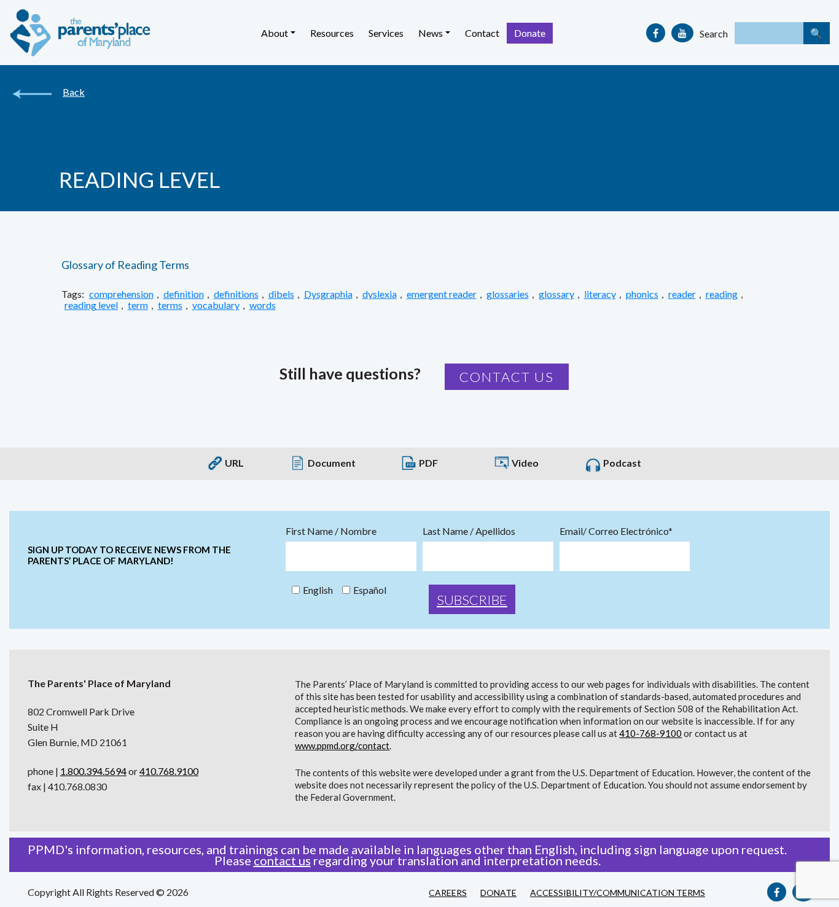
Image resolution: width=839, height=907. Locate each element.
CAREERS (448, 892)
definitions (236, 294)
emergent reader (442, 294)
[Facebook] (655, 32)
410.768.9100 (168, 771)
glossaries (507, 294)
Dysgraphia (328, 294)
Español (369, 590)
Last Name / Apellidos (469, 531)
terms (170, 305)
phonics (642, 294)
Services (386, 33)
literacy (600, 294)
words (262, 305)
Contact (482, 33)
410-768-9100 (650, 733)
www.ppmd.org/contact (342, 745)
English (318, 590)
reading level (91, 305)
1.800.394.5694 (93, 771)
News (430, 33)
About (274, 33)
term (138, 305)
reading (722, 294)
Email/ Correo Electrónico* (616, 531)
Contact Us (506, 376)
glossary (556, 294)
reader (682, 294)
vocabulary (216, 305)
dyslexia (379, 294)
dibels (281, 294)
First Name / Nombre (331, 531)
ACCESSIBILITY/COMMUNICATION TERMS (617, 892)
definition (183, 294)
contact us (282, 860)
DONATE (498, 892)
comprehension (121, 294)
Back (74, 92)
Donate (529, 33)
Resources (332, 33)
